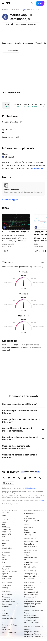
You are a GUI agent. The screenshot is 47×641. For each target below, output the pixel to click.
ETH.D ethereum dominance (15, 232)
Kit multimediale (30, 567)
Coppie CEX (6, 532)
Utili (3, 557)
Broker (26, 530)
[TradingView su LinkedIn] (24, 477)
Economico (6, 555)
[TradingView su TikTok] (35, 477)
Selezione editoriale (9, 618)
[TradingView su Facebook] (8, 477)
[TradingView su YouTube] (14, 477)
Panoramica (28, 527)
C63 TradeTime (29, 578)
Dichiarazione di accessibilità (30, 598)
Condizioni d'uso (30, 585)
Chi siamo (27, 555)
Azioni (4, 522)
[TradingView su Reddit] (40, 477)
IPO (3, 562)
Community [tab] (28, 43)
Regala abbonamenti (31, 521)
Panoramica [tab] (7, 43)
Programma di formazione (33, 636)
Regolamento (7, 604)
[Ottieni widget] (42, 262)
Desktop (5, 588)
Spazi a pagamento (9, 632)
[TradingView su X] (3, 477)
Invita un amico (7, 599)
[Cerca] (32, 3)
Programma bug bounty (32, 604)
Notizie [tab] (18, 43)
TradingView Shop (30, 574)
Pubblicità (27, 629)
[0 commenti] (13, 251)
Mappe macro (7, 576)
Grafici (4, 515)
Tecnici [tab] (39, 43)
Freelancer (6, 630)
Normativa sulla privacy (32, 592)
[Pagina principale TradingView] (8, 3)
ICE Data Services (30, 488)
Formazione (6, 616)
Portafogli (5, 569)
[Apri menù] (3, 3)
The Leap (27, 535)
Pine (3, 536)
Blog (26, 560)
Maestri (4, 627)
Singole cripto (7, 529)
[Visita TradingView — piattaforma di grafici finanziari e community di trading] (11, 92)
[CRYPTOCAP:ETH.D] (4, 227)
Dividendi (5, 560)
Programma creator (9, 602)
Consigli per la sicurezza (33, 601)
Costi (26, 516)
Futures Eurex (29, 544)
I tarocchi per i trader (31, 576)
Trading (5, 613)
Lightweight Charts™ (31, 618)
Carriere (27, 564)
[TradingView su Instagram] (19, 477)
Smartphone (6, 585)
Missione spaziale (30, 557)
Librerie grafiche (30, 615)
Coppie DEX (6, 534)
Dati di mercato (29, 518)
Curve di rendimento (9, 571)
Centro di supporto (31, 562)
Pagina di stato (29, 606)
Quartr (42, 501)
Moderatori (6, 606)
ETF (3, 524)
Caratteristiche (29, 513)
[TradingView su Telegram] (29, 477)
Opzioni (5, 574)
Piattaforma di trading (32, 622)
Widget (27, 613)
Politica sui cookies (31, 594)
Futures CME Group (31, 541)
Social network (7, 594)
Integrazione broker (31, 632)
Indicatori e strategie (9, 625)
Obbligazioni (6, 527)
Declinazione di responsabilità (29, 589)
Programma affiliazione (32, 634)
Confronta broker (30, 532)
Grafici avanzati (30, 620)
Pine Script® (6, 578)
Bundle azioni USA (30, 546)
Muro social (6, 597)
